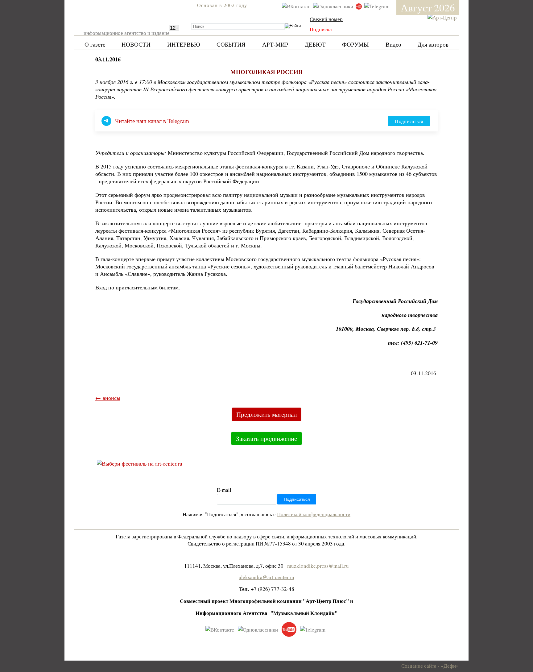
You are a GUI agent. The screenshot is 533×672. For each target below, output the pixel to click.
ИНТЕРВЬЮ (183, 44)
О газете (95, 44)
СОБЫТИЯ (231, 44)
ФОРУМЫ (355, 44)
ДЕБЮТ (315, 44)
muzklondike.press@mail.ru (318, 565)
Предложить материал (266, 414)
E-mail (224, 489)
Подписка (321, 29)
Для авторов (433, 44)
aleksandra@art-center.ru (266, 577)
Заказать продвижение (266, 438)
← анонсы (107, 397)
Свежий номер (326, 19)
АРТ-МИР (275, 44)
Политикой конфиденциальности (313, 514)
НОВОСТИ (136, 44)
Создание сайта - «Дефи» (430, 665)
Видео (393, 44)
